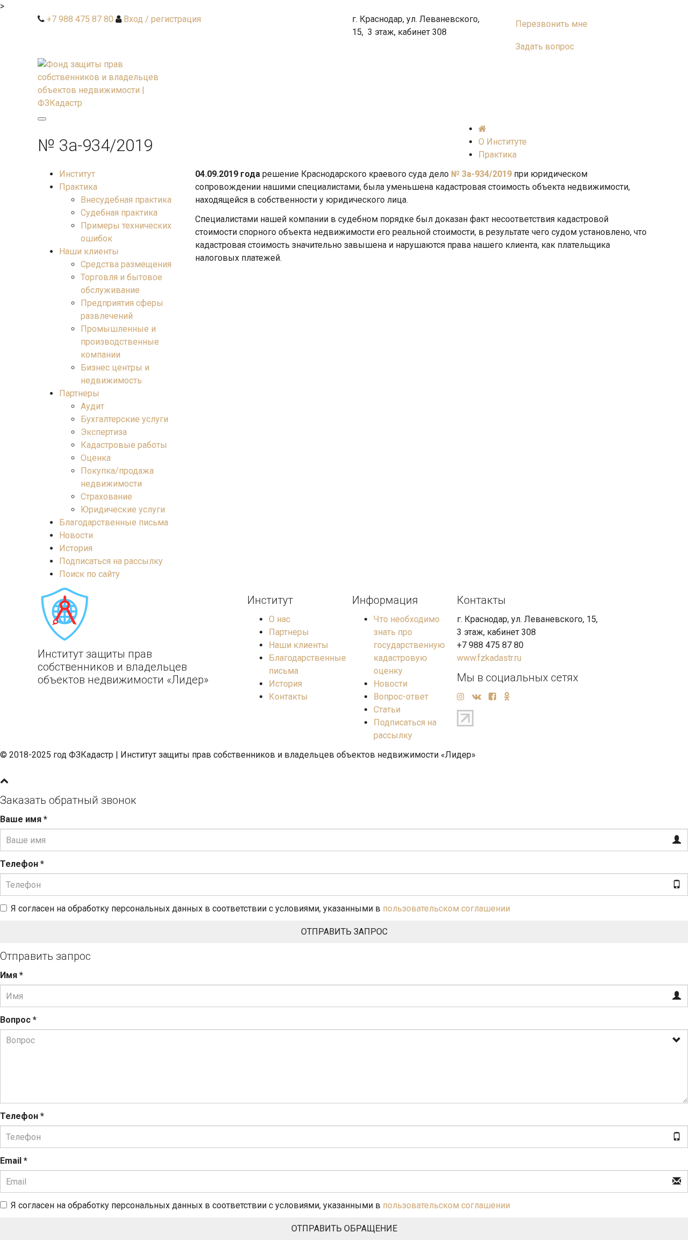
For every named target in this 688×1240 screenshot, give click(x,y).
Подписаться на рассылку (111, 561)
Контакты (288, 697)
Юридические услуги (123, 509)
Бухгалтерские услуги (124, 419)
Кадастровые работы (124, 445)
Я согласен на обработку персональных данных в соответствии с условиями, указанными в (260, 908)
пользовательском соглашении (446, 908)
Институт (77, 174)
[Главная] (482, 129)
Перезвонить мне (551, 24)
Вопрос (18, 1020)
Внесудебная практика (126, 200)
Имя (11, 975)
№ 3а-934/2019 (482, 174)
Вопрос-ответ (401, 697)
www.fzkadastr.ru (489, 658)
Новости (76, 535)
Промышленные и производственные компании (120, 342)
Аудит (92, 406)
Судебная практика (119, 213)
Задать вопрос (544, 46)
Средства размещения (126, 264)
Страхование (106, 496)
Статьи (387, 709)
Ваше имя (23, 819)
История (75, 548)
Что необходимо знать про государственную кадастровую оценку (409, 645)
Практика (78, 187)
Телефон (22, 864)
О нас (279, 619)
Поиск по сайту (89, 574)
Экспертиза (104, 432)
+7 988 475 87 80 (80, 19)
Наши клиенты (89, 251)
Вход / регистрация (162, 19)
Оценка (96, 458)
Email (13, 1161)
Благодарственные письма (113, 522)
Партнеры (79, 393)
